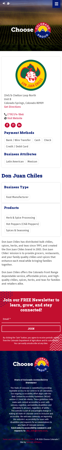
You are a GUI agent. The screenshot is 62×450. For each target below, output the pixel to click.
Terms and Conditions (12, 439)
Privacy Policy (29, 439)
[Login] (4, 3)
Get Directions (12, 106)
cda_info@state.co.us (37, 431)
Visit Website (14, 118)
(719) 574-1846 (15, 114)
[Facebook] (7, 125)
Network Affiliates (34, 442)
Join (31, 328)
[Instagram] (13, 125)
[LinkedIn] (19, 125)
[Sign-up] (8, 3)
